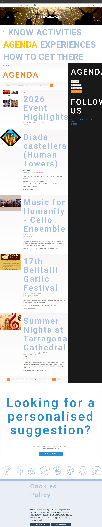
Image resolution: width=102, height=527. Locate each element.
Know (20, 32)
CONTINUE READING (51, 453)
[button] (7, 16)
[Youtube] (9, 5)
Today (76, 81)
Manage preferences (61, 524)
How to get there (43, 57)
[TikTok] (16, 5)
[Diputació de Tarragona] (51, 1)
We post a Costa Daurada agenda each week (83, 120)
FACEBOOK (74, 124)
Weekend (77, 84)
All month (77, 91)
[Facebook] (6, 5)
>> (59, 379)
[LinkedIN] (14, 5)
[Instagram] (11, 5)
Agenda (20, 44)
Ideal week (77, 88)
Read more (45, 110)
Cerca (51, 85)
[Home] (51, 16)
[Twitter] (4, 5)
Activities (59, 32)
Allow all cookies (40, 524)
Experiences (68, 44)
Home (4, 31)
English (95, 6)
